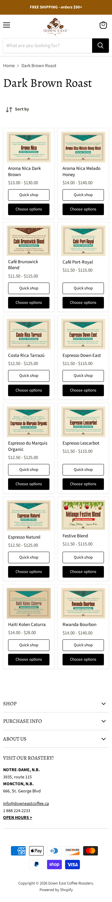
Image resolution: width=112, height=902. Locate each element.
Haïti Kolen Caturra (27, 624)
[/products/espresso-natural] (29, 515)
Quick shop (28, 195)
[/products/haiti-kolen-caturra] (29, 603)
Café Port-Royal (78, 262)
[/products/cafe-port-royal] (83, 240)
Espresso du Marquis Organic (27, 446)
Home (9, 65)
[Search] (100, 45)
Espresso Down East (82, 355)
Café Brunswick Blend (23, 265)
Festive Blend (75, 536)
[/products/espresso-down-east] (83, 334)
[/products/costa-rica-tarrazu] (29, 334)
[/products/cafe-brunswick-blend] (29, 240)
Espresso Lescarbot (81, 443)
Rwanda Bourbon (79, 624)
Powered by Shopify (56, 890)
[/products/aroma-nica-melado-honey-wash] (83, 147)
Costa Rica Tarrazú (26, 355)
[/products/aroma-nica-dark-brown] (29, 147)
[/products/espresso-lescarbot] (83, 422)
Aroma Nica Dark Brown (24, 171)
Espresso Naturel (24, 537)
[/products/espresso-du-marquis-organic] (29, 422)
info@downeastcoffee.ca (26, 804)
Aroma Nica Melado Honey (81, 171)
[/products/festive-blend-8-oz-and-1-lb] (83, 515)
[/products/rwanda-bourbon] (83, 603)
